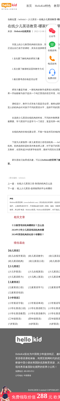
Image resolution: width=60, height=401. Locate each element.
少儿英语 (32, 19)
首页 (29, 5)
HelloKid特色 (43, 5)
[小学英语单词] (36, 303)
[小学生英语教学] (37, 313)
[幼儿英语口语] (36, 261)
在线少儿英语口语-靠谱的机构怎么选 (34, 183)
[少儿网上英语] (36, 277)
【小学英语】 (14, 298)
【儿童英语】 (14, 282)
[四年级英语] (34, 318)
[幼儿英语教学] (36, 256)
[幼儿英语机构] (16, 261)
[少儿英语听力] (16, 277)
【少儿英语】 (14, 266)
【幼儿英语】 (14, 250)
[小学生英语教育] (17, 313)
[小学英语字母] (16, 303)
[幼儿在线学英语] (17, 256)
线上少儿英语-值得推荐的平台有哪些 (34, 188)
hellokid (22, 19)
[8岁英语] (33, 324)
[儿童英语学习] (36, 287)
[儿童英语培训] (16, 292)
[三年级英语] (14, 318)
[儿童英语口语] (16, 287)
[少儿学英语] (14, 271)
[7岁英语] (13, 324)
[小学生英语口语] (17, 308)
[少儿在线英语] (36, 271)
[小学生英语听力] (37, 308)
